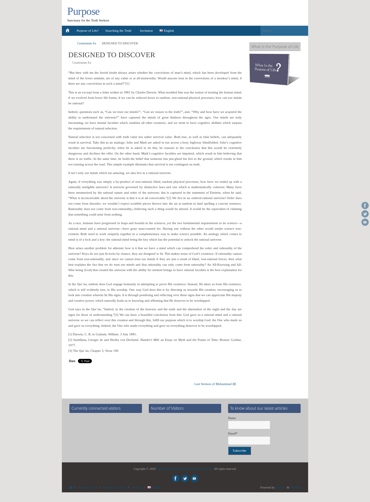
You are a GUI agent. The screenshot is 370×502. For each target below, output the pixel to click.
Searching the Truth (114, 487)
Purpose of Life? (87, 487)
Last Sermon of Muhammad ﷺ (215, 384)
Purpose (83, 11)
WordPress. (297, 487)
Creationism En (86, 43)
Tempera (281, 487)
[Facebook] (365, 205)
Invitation (137, 487)
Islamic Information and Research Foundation (184, 469)
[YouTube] (365, 222)
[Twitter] (365, 213)
